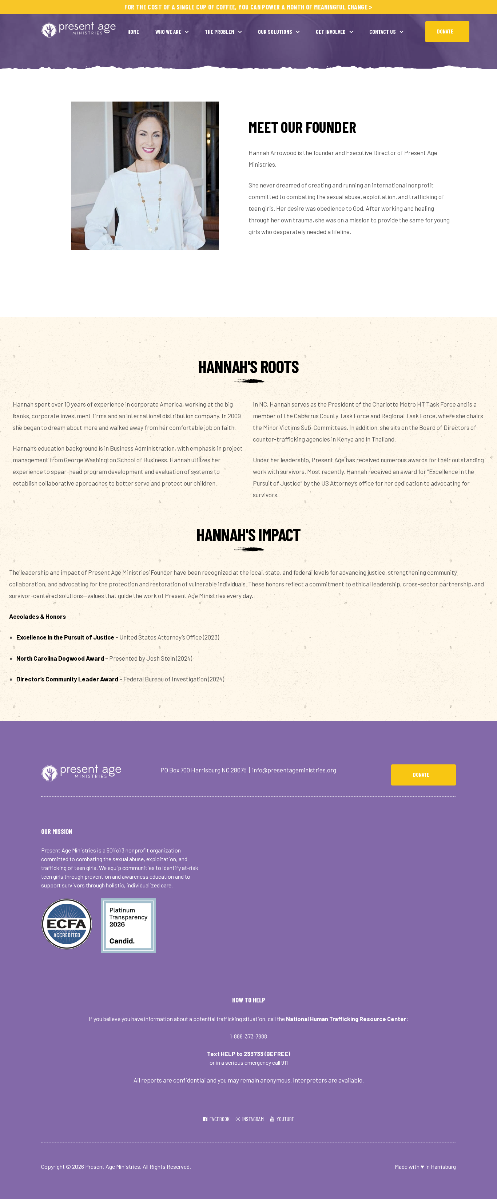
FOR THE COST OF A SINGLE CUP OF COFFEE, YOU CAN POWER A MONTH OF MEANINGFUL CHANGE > (248, 7)
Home (133, 31)
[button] (447, 31)
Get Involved (331, 31)
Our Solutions (275, 31)
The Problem (219, 31)
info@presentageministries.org (294, 769)
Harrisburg (443, 1166)
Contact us (382, 31)
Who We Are (168, 31)
